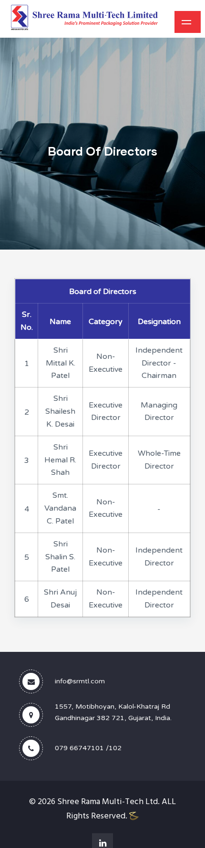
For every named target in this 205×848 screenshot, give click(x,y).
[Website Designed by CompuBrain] (134, 816)
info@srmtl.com (80, 681)
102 (115, 748)
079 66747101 (79, 748)
